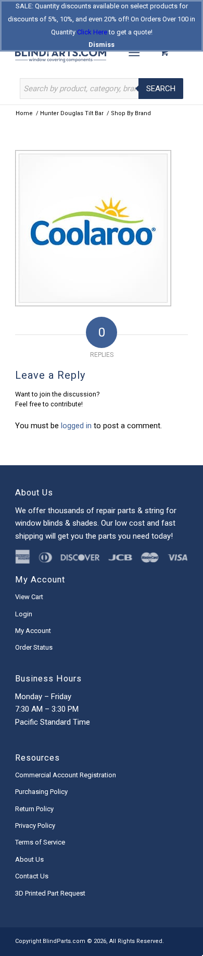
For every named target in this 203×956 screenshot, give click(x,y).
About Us (29, 859)
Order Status (34, 647)
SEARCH (160, 88)
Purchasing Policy (41, 792)
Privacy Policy (35, 825)
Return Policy (34, 809)
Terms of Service (40, 842)
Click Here (92, 32)
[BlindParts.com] (84, 52)
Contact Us (31, 876)
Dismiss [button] (101, 44)
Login (23, 614)
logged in (76, 425)
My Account (33, 631)
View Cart (29, 597)
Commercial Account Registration (65, 775)
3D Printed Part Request (50, 893)
